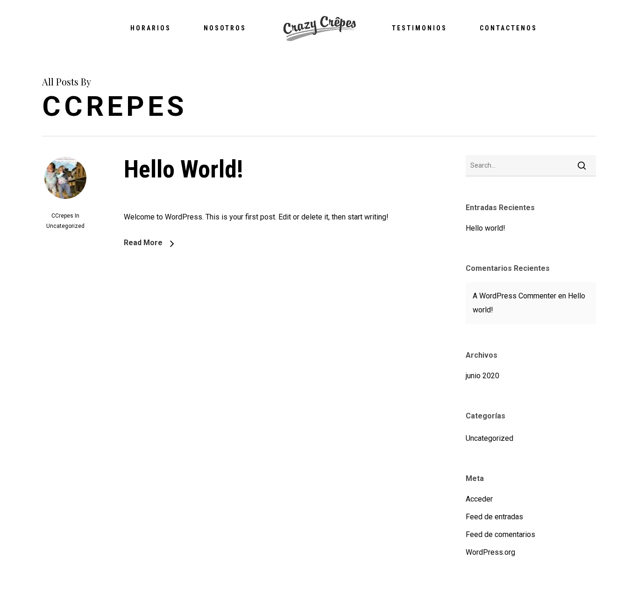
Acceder (479, 499)
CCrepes (62, 215)
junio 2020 (482, 375)
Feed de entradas (494, 516)
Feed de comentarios (500, 534)
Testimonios (419, 28)
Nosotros (225, 28)
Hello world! (183, 169)
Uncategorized (65, 226)
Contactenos (508, 28)
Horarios (150, 28)
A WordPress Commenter (514, 295)
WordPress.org (490, 552)
